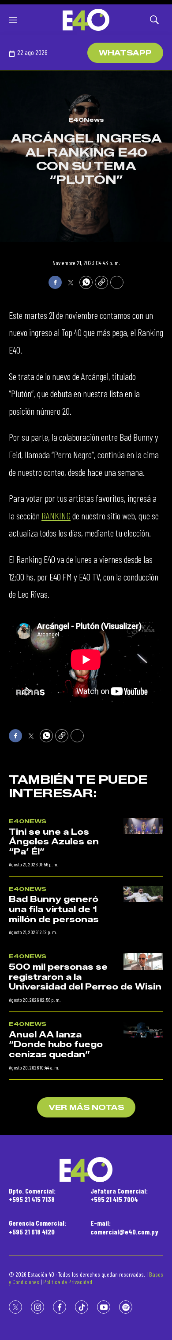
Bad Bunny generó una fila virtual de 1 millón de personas (54, 909)
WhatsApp (125, 53)
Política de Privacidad (67, 1281)
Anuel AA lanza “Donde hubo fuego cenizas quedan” (56, 1044)
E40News (86, 119)
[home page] (86, 20)
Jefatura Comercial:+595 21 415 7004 (119, 1195)
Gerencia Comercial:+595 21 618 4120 (37, 1227)
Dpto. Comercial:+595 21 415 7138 (32, 1195)
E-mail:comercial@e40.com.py (124, 1227)
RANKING (56, 515)
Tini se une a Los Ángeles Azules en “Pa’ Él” (54, 842)
